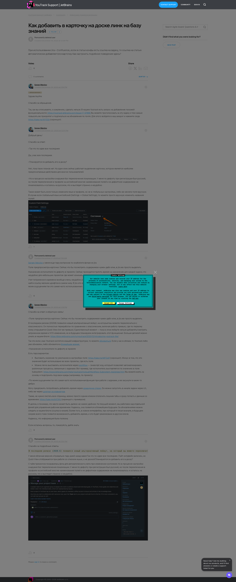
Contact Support (168, 5)
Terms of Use (131, 294)
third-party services (100, 296)
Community (185, 5)
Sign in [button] (197, 5)
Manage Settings (125, 303)
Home (30, 4)
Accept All (108, 303)
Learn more (122, 287)
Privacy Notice (112, 294)
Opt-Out (135, 298)
